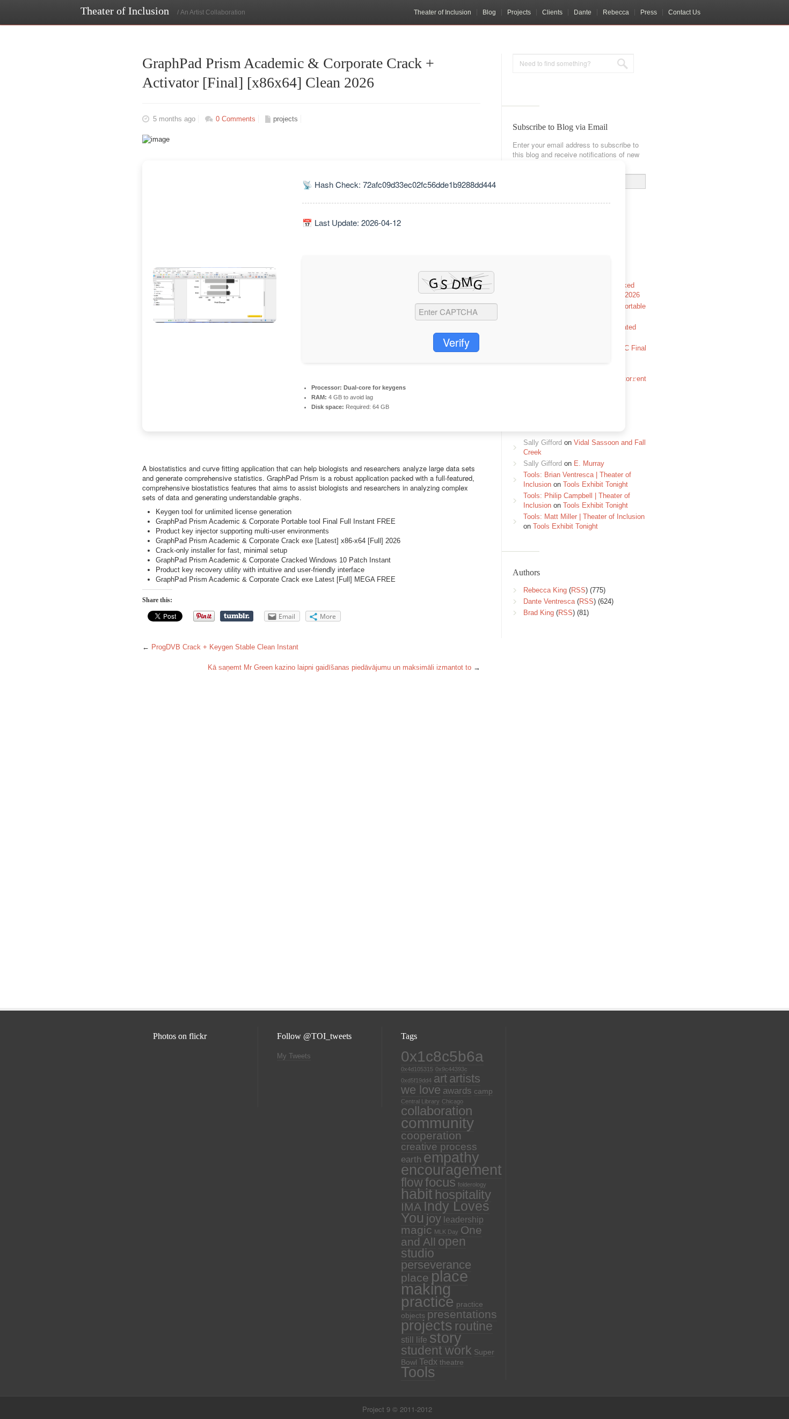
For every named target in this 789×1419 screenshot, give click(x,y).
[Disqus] (308, 844)
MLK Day (446, 1231)
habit (417, 1194)
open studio (433, 1247)
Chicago (452, 1101)
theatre (452, 1362)
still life (414, 1339)
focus (440, 1182)
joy (433, 1218)
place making (434, 1282)
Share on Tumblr (236, 616)
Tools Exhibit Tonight (595, 484)
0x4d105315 (417, 1069)
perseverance (436, 1264)
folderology (472, 1184)
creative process (439, 1146)
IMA (411, 1207)
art (440, 1078)
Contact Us (684, 12)
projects (285, 119)
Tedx (428, 1361)
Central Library (420, 1101)
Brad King (538, 613)
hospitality (463, 1195)
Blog (489, 12)
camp (483, 1091)
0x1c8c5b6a (442, 1056)
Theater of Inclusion (442, 12)
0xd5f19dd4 (416, 1080)
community (437, 1122)
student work (436, 1350)
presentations (462, 1314)
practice (427, 1301)
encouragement (451, 1169)
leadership (463, 1219)
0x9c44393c (451, 1069)
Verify (456, 342)
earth (411, 1159)
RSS (578, 590)
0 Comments (235, 119)
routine (474, 1326)
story (445, 1338)
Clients (552, 12)
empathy (451, 1157)
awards (457, 1090)
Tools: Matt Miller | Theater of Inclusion (584, 517)
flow (412, 1182)
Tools (418, 1372)
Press (648, 12)
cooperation (431, 1135)
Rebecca (616, 12)
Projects (519, 12)
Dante (582, 12)
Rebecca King (545, 590)
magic (416, 1230)
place (415, 1277)
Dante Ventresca (549, 601)
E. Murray (589, 463)
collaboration (436, 1111)
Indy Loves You (445, 1212)
